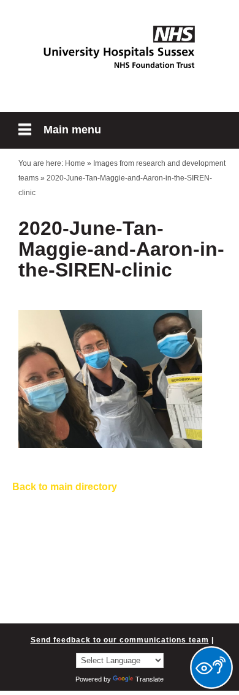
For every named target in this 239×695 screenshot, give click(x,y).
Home (75, 163)
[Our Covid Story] (119, 46)
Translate (149, 679)
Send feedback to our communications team (120, 640)
